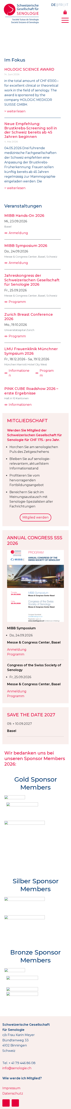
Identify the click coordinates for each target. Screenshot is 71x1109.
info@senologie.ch (16, 1068)
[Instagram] (6, 1103)
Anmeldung (16, 233)
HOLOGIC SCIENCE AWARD (29, 69)
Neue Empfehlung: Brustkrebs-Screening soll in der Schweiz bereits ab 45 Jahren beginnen (30, 130)
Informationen (16, 373)
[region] (35, 38)
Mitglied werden (35, 517)
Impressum (11, 1088)
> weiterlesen (14, 111)
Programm (15, 302)
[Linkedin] (15, 1103)
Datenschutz (12, 1093)
